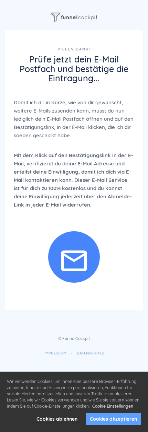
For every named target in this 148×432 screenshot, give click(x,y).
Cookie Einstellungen (112, 406)
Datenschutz (90, 353)
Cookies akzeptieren (113, 419)
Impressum (55, 353)
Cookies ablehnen (56, 419)
